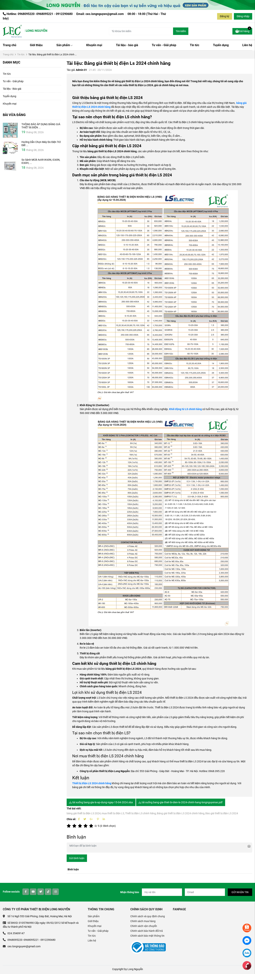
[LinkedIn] (104, 819)
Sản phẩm (63, 45)
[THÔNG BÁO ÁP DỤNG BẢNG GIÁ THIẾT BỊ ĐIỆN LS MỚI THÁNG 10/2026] (10, 130)
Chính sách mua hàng (143, 921)
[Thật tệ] (69, 826)
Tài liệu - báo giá (127, 45)
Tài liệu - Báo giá (12, 88)
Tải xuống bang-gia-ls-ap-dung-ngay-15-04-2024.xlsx (102, 802)
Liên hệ (247, 45)
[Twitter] (84, 819)
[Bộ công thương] (148, 947)
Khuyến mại (94, 45)
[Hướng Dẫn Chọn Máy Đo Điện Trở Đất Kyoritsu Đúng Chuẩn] (10, 147)
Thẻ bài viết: (74, 808)
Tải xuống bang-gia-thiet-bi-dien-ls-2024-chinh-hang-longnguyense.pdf (182, 802)
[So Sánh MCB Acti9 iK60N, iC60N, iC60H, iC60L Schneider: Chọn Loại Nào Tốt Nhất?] (10, 165)
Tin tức (194, 45)
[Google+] (91, 819)
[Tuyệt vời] (92, 826)
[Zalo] (246, 952)
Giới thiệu (36, 45)
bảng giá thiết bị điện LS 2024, (84, 813)
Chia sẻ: (71, 819)
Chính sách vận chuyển (143, 925)
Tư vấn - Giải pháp (164, 45)
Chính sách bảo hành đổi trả (146, 930)
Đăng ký (224, 16)
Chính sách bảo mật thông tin (147, 935)
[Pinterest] (98, 819)
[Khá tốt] (86, 826)
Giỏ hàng (244, 30)
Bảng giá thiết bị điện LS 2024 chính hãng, (181, 813)
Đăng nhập (243, 16)
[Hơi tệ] (75, 826)
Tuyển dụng (221, 45)
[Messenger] (246, 940)
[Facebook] (79, 819)
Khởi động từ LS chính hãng (185, 409)
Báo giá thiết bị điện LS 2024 (221, 813)
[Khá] (80, 826)
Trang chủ (9, 45)
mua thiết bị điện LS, (113, 813)
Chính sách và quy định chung (147, 916)
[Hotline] (246, 965)
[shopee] (246, 927)
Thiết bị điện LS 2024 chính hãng (91, 783)
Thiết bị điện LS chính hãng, (140, 813)
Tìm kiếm (181, 31)
